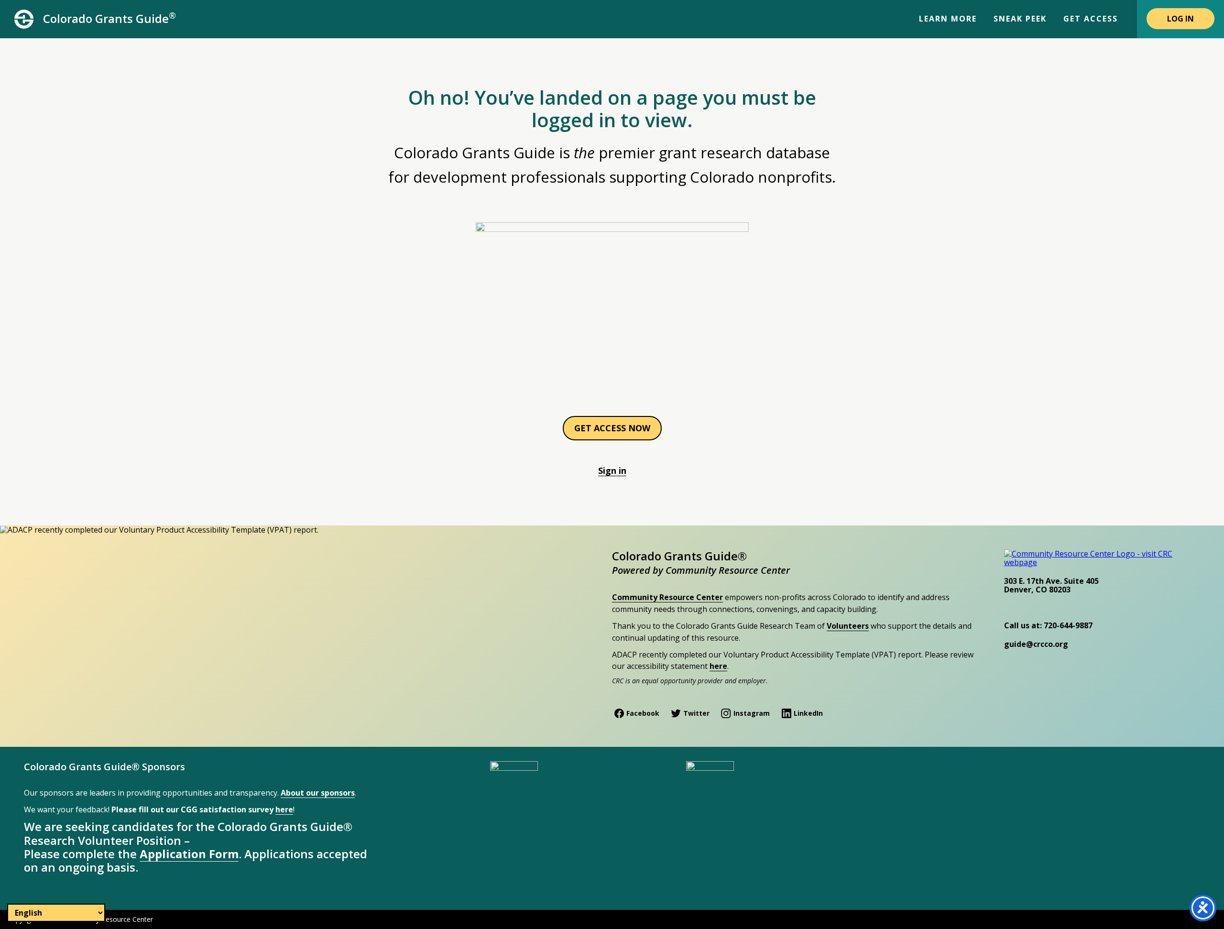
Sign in (612, 470)
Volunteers (848, 626)
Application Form (189, 854)
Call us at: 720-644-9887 (1048, 625)
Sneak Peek (1020, 18)
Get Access (1090, 18)
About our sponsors (318, 792)
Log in (1180, 18)
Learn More (948, 18)
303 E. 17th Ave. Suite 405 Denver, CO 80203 (1051, 585)
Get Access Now (612, 428)
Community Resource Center (667, 597)
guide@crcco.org (1036, 644)
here (718, 666)
